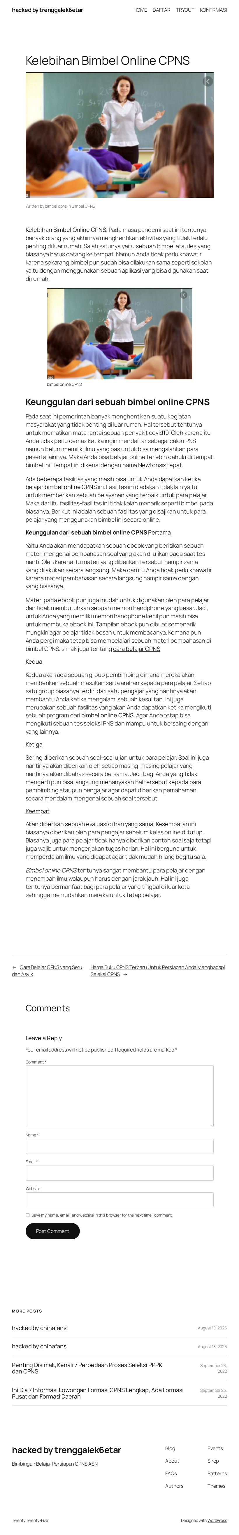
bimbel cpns (56, 206)
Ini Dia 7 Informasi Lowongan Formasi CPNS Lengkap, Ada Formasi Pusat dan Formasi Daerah (98, 1393)
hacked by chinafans (39, 1328)
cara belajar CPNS (136, 649)
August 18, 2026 (212, 1328)
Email (32, 1161)
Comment (36, 1062)
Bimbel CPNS (83, 206)
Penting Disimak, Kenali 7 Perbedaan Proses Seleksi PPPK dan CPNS (87, 1368)
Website (33, 1188)
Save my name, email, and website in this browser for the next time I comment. (102, 1215)
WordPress (217, 1520)
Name (32, 1135)
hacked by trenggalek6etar (47, 10)
